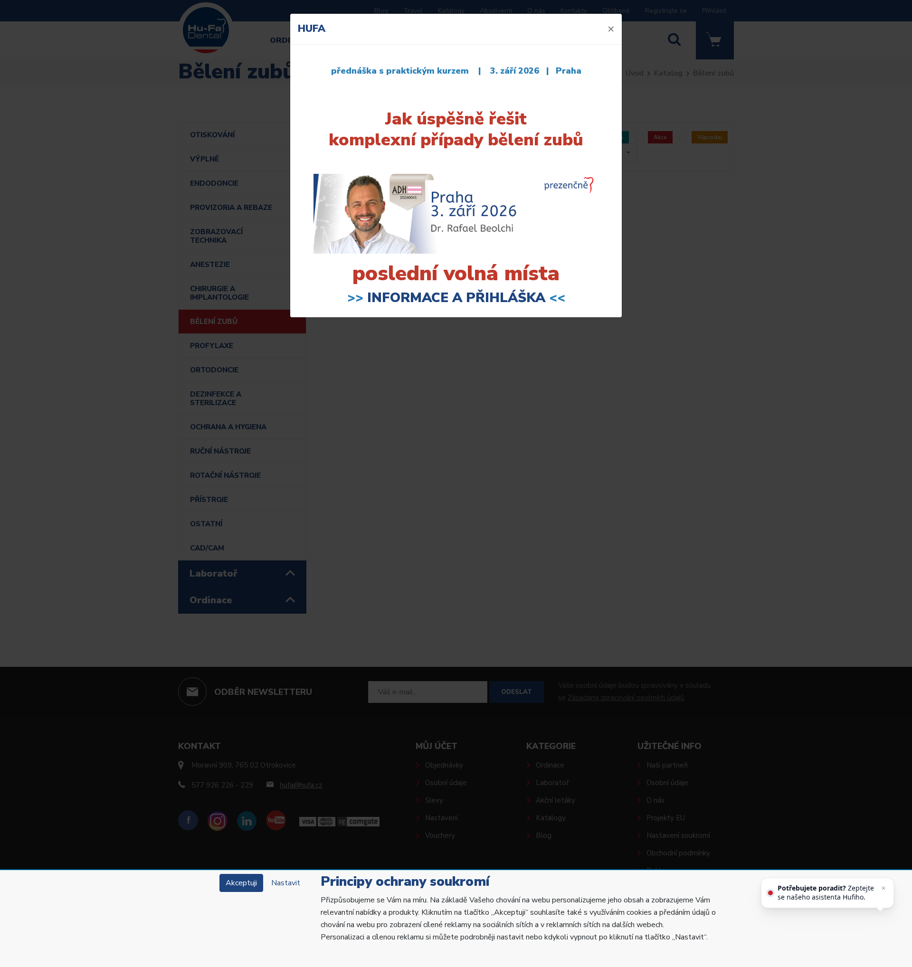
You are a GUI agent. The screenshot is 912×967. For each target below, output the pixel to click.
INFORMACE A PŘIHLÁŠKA (456, 298)
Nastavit (285, 883)
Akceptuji (241, 883)
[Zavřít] (883, 888)
